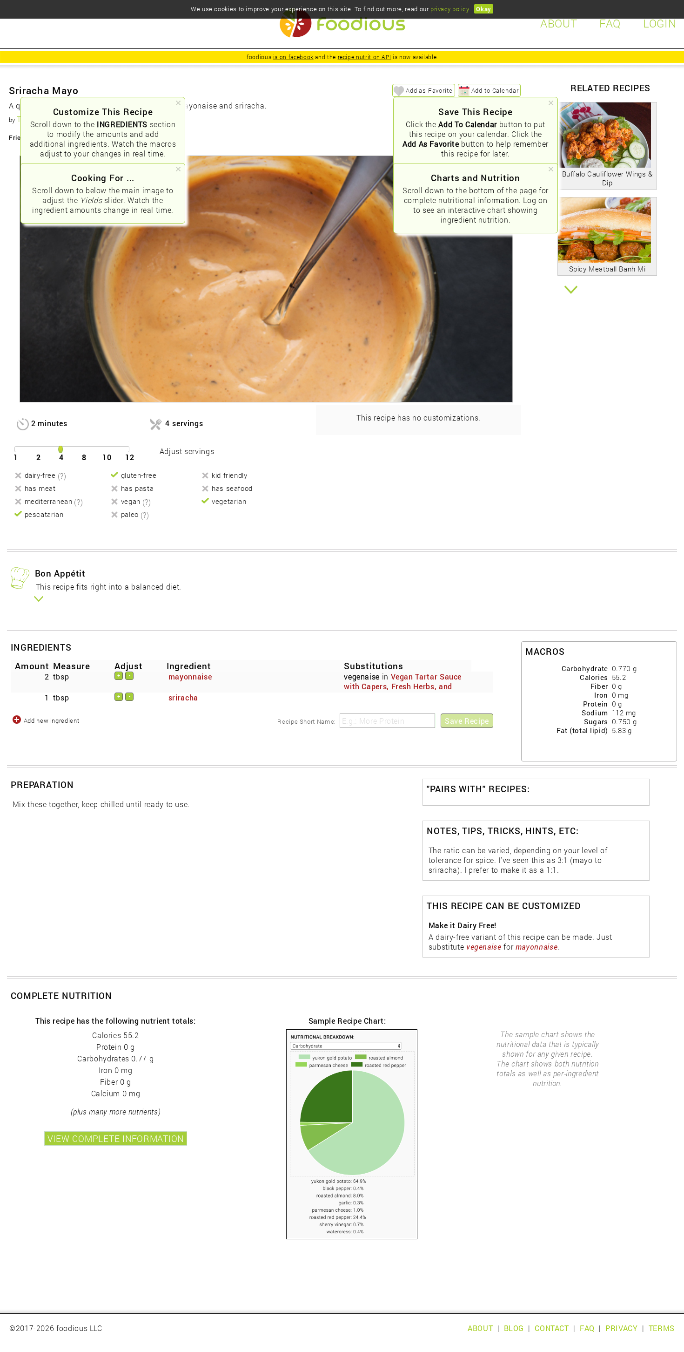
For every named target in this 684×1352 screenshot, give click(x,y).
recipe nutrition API (364, 57)
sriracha (183, 697)
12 (129, 457)
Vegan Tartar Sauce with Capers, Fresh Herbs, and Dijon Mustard (403, 686)
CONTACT (552, 1328)
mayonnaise (190, 676)
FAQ (587, 1328)
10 (107, 457)
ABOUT (480, 1328)
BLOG (514, 1328)
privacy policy (449, 9)
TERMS (662, 1328)
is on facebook (293, 57)
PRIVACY (621, 1328)
